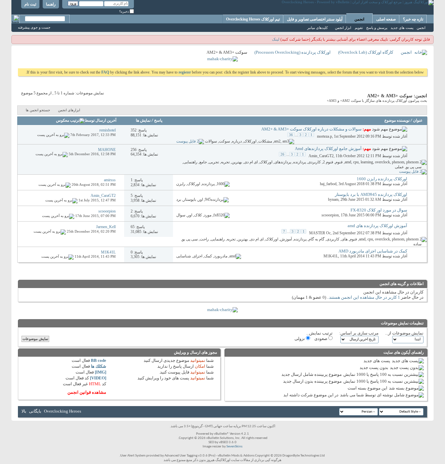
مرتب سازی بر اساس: (359, 333)
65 (133, 227)
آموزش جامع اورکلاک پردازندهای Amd (328, 148)
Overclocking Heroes (62, 411)
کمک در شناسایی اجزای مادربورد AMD (372, 251)
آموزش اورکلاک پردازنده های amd (377, 225)
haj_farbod (328, 184)
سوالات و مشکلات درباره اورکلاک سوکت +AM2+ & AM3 (311, 129)
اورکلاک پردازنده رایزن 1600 (382, 178)
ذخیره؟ (124, 11)
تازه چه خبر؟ (413, 19)
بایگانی (35, 411)
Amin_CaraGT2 (321, 156)
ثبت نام (30, 4)
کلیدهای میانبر (317, 28)
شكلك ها (98, 366)
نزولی (300, 338)
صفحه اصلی (386, 19)
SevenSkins (234, 446)
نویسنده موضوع (396, 121)
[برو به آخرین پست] (53, 135)
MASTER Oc (320, 233)
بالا (24, 411)
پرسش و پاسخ (376, 28)
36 (291, 135)
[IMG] (100, 372)
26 (282, 154)
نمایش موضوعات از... (404, 333)
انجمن (359, 19)
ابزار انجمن (343, 28)
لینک (276, 39)
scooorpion (330, 215)
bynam (333, 199)
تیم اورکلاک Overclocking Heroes (253, 19)
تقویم (359, 28)
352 (133, 130)
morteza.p (324, 136)
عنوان (418, 121)
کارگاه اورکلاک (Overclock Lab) (365, 52)
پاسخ (158, 121)
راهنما (51, 4)
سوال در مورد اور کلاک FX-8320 (379, 210)
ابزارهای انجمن (69, 110)
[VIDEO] (98, 377)
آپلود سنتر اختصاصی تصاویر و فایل (314, 19)
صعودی (321, 338)
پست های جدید (402, 28)
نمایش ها (143, 121)
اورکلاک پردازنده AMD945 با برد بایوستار (371, 194)
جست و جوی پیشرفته (34, 27)
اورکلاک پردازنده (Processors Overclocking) (292, 52)
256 (133, 149)
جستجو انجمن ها (38, 110)
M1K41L (330, 256)
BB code (98, 360)
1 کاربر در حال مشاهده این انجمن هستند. (364, 297)
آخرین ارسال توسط (100, 121)
